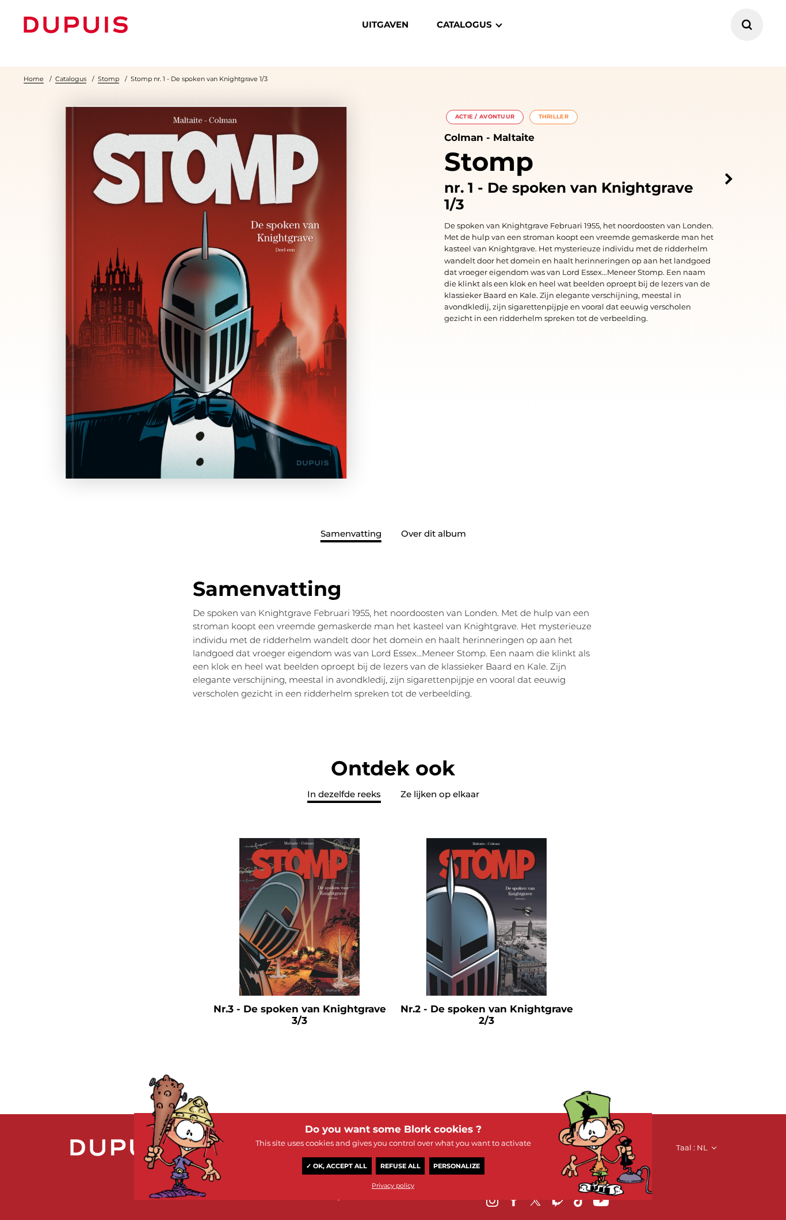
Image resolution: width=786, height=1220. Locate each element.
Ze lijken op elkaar (439, 794)
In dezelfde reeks (344, 794)
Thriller (553, 116)
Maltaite (514, 137)
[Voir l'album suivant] (729, 179)
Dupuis (78, 24)
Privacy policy (393, 1185)
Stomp (108, 79)
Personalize (456, 1166)
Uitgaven (385, 24)
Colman (463, 137)
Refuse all (400, 1166)
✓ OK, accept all (336, 1166)
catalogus (464, 24)
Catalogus (70, 79)
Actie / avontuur (485, 116)
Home (34, 79)
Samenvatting (350, 533)
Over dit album (433, 533)
